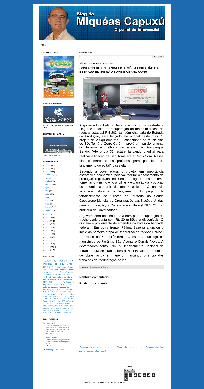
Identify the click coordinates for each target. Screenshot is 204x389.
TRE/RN (46, 292)
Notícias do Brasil (62, 290)
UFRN (66, 313)
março (47, 204)
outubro (48, 181)
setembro (48, 184)
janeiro (48, 210)
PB (44, 289)
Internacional (57, 277)
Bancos (58, 292)
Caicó (46, 267)
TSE (63, 301)
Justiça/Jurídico (67, 272)
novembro (49, 178)
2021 (48, 221)
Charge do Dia (61, 308)
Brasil (70, 263)
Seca (72, 290)
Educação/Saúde (50, 270)
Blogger (125, 382)
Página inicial (122, 347)
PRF (58, 313)
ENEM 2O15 (47, 313)
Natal (64, 267)
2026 (48, 165)
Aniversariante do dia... (58, 297)
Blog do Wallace (52, 338)
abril (47, 201)
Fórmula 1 (57, 301)
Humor (52, 292)
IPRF (72, 297)
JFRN (51, 301)
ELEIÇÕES (61, 303)
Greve (71, 284)
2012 (48, 250)
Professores (68, 282)
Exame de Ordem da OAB (54, 299)
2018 (48, 231)
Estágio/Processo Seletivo (62, 287)
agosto (48, 188)
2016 (48, 237)
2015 (48, 240)
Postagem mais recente (89, 347)
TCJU (62, 313)
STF (50, 308)
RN (72, 260)
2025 (48, 169)
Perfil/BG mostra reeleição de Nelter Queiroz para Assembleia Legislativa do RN (58, 342)
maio (47, 197)
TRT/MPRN (48, 282)
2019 (48, 227)
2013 (48, 247)
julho (47, 191)
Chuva (64, 284)
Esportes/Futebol (66, 270)
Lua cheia (70, 308)
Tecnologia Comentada (55, 350)
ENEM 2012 (69, 306)
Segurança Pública (51, 284)
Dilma (64, 292)
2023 (48, 214)
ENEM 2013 (51, 310)
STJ (44, 306)
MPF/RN (46, 308)
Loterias (46, 287)
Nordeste (47, 272)
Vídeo (70, 313)
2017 (48, 234)
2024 (48, 172)
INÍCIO (43, 45)
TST (54, 308)
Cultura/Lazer (59, 274)
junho (47, 194)
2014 (48, 244)
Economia (56, 267)
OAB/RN (54, 313)
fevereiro (48, 207)
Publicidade (68, 279)
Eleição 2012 (56, 279)
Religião (50, 289)
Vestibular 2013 (51, 303)
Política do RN (53, 263)
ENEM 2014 (69, 303)
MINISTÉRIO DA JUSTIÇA (65, 310)
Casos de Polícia (55, 260)
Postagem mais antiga (154, 347)
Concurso (47, 274)
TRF (44, 310)
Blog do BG (50, 323)
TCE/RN (54, 294)
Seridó (71, 267)
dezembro (49, 175)
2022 (48, 218)
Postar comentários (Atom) (96, 351)
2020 (48, 224)
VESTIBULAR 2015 (55, 306)
